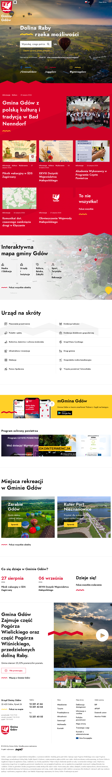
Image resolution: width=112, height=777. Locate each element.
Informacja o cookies (81, 712)
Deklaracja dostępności (81, 705)
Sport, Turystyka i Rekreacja (57, 273)
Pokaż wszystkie (86, 209)
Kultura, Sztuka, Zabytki (40, 271)
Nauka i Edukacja (6, 270)
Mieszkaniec (62, 704)
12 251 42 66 (36, 707)
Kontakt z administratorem (82, 732)
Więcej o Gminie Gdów (19, 677)
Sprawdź (14, 524)
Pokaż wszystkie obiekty (20, 287)
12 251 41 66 (36, 704)
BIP (89, 2)
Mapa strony (103, 2)
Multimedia (61, 724)
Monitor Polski (100, 716)
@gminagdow (78, 71)
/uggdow (50, 71)
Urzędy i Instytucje (25, 271)
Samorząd (61, 720)
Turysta (60, 708)
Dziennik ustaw (100, 712)
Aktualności (62, 716)
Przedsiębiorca (63, 712)
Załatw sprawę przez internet (36, 50)
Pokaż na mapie (16, 709)
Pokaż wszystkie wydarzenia (89, 584)
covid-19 (42, 57)
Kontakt (60, 728)
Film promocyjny (16, 670)
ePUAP (97, 708)
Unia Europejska (85, 738)
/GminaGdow (28, 71)
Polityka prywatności (81, 718)
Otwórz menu (15, 2)
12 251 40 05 (36, 716)
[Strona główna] (6, 11)
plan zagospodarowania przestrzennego (63, 57)
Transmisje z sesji (82, 728)
